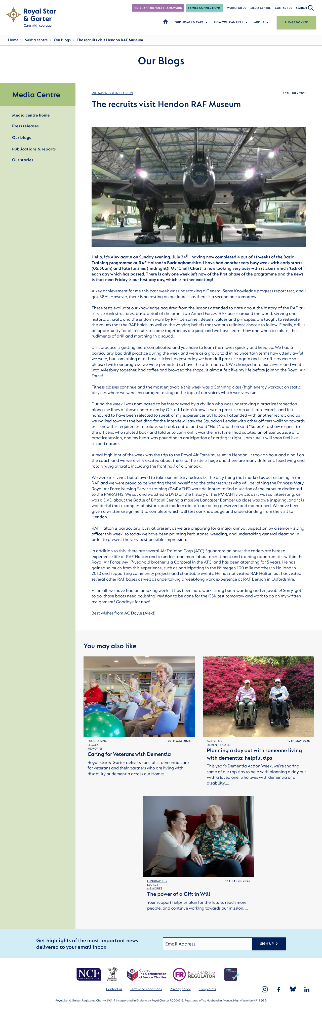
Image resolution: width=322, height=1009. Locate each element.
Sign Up (267, 944)
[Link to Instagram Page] (265, 989)
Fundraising (97, 741)
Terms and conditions (146, 989)
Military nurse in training (112, 93)
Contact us (283, 8)
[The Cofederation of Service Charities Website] (146, 974)
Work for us (236, 8)
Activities (214, 741)
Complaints (207, 989)
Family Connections (204, 8)
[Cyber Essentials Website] (232, 974)
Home (13, 40)
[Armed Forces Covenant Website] (112, 974)
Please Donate (296, 22)
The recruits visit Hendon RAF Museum (110, 40)
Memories (95, 749)
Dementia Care (218, 745)
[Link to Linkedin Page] (307, 989)
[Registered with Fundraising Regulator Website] (194, 974)
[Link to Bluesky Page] (293, 989)
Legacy (93, 745)
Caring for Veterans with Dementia (129, 754)
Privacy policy (180, 989)
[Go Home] (31, 17)
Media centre (260, 8)
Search (301, 8)
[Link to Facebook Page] (279, 989)
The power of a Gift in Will (178, 894)
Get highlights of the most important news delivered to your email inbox (87, 943)
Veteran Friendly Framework (158, 8)
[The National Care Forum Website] (89, 974)
